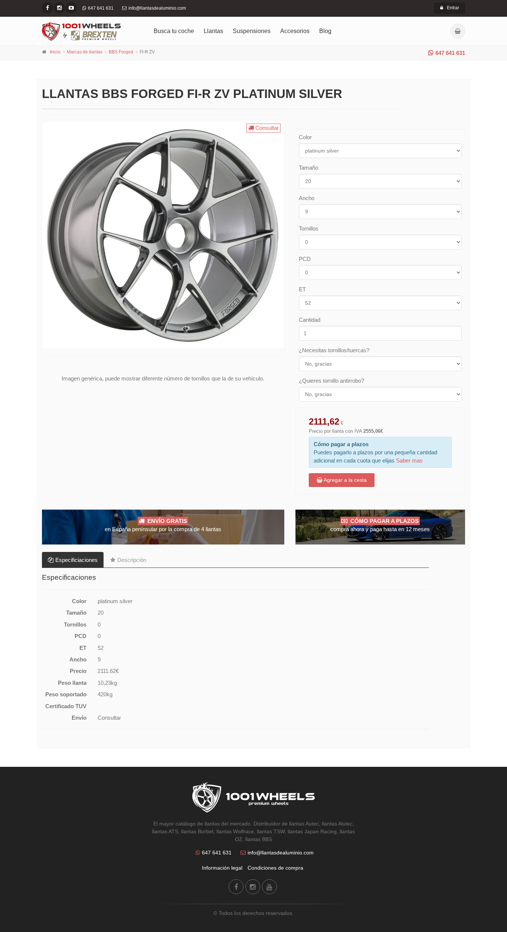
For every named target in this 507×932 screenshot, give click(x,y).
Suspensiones (252, 31)
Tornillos (308, 228)
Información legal (222, 868)
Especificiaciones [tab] (76, 560)
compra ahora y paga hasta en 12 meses (380, 525)
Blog (325, 31)
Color (305, 137)
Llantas (213, 31)
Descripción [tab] (131, 560)
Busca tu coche (174, 31)
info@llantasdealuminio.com (281, 853)
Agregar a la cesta (345, 480)
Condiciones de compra (275, 868)
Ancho (306, 198)
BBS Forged (121, 52)
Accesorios (295, 31)
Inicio (55, 52)
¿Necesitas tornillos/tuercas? (334, 350)
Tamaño (308, 167)
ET (302, 289)
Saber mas (409, 460)
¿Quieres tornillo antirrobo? (331, 380)
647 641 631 (450, 53)
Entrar (453, 7)
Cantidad (309, 320)
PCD (305, 259)
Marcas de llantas (84, 52)
